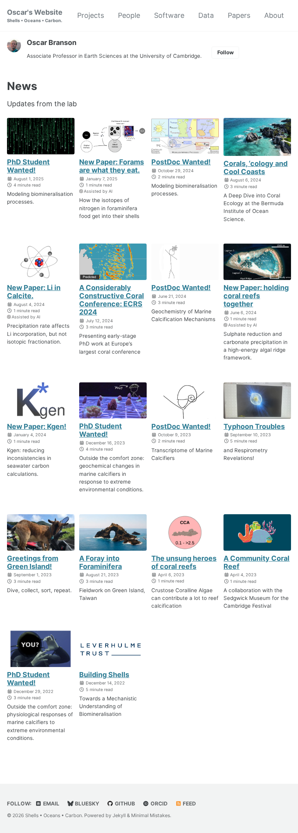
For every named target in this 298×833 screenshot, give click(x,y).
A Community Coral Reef (256, 562)
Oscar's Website (34, 15)
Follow (225, 52)
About (274, 15)
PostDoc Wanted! (181, 162)
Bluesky (86, 803)
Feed (189, 803)
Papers (239, 15)
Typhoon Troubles (254, 426)
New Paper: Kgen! (36, 426)
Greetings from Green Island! (32, 562)
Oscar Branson (51, 42)
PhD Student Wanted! (28, 166)
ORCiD (158, 803)
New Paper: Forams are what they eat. (111, 166)
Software (169, 15)
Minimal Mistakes (150, 815)
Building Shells (104, 675)
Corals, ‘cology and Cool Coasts (256, 167)
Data (206, 15)
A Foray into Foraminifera (100, 562)
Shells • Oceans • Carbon (53, 815)
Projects (90, 15)
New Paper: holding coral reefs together (256, 295)
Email (50, 803)
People (129, 15)
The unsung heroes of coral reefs (184, 562)
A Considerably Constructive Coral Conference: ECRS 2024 (111, 299)
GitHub (124, 803)
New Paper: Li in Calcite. (34, 291)
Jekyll (119, 815)
